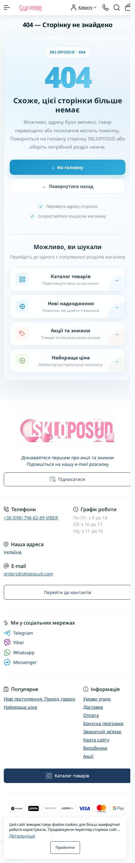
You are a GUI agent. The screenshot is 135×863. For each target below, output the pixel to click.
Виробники (95, 748)
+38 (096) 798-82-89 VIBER (31, 518)
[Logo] (30, 8)
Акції (88, 756)
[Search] (117, 7)
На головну (67, 167)
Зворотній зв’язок (102, 731)
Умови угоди (97, 699)
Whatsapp (24, 652)
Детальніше (22, 836)
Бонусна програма (103, 723)
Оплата (91, 715)
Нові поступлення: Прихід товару (39, 699)
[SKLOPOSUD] (67, 428)
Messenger (25, 662)
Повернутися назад (67, 186)
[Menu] (7, 7)
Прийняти (65, 847)
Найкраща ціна (20, 707)
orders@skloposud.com (28, 574)
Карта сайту (96, 740)
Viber (18, 642)
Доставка (93, 707)
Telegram (23, 633)
